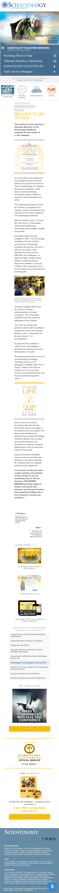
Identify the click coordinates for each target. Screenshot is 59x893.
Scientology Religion (45, 872)
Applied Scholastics (36, 95)
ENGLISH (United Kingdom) (33, 848)
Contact (7, 865)
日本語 (22, 850)
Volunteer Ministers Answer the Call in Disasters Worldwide (27, 651)
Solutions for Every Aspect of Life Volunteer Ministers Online (29, 668)
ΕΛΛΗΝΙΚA (27, 854)
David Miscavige (41, 874)
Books (25, 863)
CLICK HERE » (29, 764)
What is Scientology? (11, 874)
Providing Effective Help (18, 56)
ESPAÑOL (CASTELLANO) (13, 854)
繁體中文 (38, 850)
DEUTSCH (8, 852)
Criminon (51, 95)
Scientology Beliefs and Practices (27, 861)
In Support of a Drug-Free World (24, 881)
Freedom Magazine (46, 878)
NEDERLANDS (47, 850)
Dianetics (19, 872)
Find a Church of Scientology (20, 865)
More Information (45, 863)
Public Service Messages (18, 72)
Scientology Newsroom (27, 874)
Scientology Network (31, 872)
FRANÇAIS (8, 850)
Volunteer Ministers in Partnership (23, 61)
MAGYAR (15, 852)
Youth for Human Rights (12, 883)
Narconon (38, 879)
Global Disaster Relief (20, 645)
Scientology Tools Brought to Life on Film (28, 663)
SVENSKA (29, 852)
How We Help (7, 97)
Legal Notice (29, 890)
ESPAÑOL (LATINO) (41, 852)
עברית (15, 850)
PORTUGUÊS (45, 854)
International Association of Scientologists (25, 878)
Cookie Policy (8, 890)
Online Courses (33, 863)
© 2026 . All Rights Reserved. (24, 888)
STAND (6, 879)
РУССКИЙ (29, 850)
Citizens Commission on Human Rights (34, 883)
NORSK (22, 852)
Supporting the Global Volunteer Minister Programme (28, 635)
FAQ (19, 863)
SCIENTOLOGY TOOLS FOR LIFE (23, 66)
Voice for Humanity (46, 861)
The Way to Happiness (22, 96)
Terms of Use (18, 890)
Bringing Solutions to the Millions (25, 674)
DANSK (46, 848)
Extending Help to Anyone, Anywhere (26, 641)
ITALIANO (36, 854)
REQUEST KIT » (30, 816)
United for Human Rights (44, 881)
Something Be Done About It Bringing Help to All (29, 657)
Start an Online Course (26, 876)
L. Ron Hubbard (9, 861)
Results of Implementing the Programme (28, 678)
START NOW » (29, 728)
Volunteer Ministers (10, 863)
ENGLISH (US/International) (13, 848)
